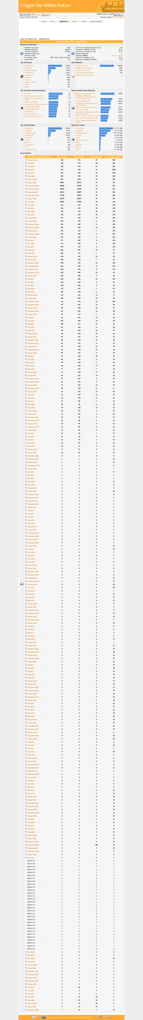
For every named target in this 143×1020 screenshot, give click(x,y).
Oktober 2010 (32, 771)
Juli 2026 (30, 163)
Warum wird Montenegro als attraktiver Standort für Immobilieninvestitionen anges (86, 95)
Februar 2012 (32, 719)
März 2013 (31, 678)
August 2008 (32, 854)
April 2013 (31, 674)
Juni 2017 (30, 514)
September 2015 (33, 581)
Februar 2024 (32, 256)
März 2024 (31, 253)
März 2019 (31, 446)
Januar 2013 (31, 684)
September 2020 (33, 388)
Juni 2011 (30, 745)
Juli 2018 (30, 472)
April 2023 (31, 289)
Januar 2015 (31, 607)
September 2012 (33, 697)
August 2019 (32, 430)
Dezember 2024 (33, 224)
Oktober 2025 (32, 192)
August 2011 (31, 739)
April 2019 (31, 443)
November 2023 (33, 266)
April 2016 (31, 559)
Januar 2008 (31, 968)
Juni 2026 (30, 166)
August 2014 (32, 623)
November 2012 (33, 690)
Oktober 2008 (32, 848)
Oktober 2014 (32, 617)
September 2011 (33, 735)
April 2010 (31, 790)
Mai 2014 (30, 633)
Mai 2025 (30, 208)
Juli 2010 (30, 780)
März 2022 (31, 330)
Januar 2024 (31, 260)
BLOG (53, 21)
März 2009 (31, 832)
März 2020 (31, 408)
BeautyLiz (28, 77)
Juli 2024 (30, 240)
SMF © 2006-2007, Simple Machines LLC (80, 1017)
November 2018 (33, 459)
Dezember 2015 (33, 571)
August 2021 (32, 353)
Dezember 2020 (33, 379)
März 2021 (31, 369)
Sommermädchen (31, 82)
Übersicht (63, 21)
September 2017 (33, 504)
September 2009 (33, 813)
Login (83, 21)
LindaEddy (28, 68)
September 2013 (33, 658)
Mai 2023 (30, 285)
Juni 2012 (30, 707)
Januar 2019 (31, 453)
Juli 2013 (30, 665)
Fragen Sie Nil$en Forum (28, 39)
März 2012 (31, 716)
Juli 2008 (30, 858)
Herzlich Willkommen (32, 109)
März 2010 (31, 793)
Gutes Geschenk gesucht (33, 116)
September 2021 (33, 350)
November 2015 (33, 575)
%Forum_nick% (118, 17)
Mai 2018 (30, 478)
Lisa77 (27, 84)
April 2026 (31, 173)
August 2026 (32, 160)
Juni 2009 (30, 822)
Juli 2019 (30, 433)
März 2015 (31, 600)
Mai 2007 (30, 994)
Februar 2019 (32, 449)
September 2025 (33, 195)
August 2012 (32, 700)
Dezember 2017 (33, 494)
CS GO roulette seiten (83, 99)
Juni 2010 (30, 784)
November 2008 (33, 845)
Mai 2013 (30, 671)
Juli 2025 (30, 202)
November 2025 (33, 189)
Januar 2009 (31, 838)
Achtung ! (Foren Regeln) (84, 75)
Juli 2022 (30, 317)
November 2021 (33, 343)
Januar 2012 (31, 723)
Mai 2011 (30, 748)
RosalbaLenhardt (30, 70)
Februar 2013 (32, 681)
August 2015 (32, 584)
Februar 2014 (32, 642)
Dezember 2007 (33, 971)
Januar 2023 (31, 298)
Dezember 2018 (33, 456)
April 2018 (31, 481)
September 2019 (33, 427)
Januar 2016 (31, 568)
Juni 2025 (30, 205)
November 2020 (33, 382)
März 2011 (30, 755)
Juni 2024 (30, 244)
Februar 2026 (32, 179)
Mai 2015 (30, 594)
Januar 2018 (31, 491)
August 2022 (32, 314)
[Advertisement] (104, 6)
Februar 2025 (32, 218)
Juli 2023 (30, 279)
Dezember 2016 (33, 533)
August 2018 (32, 469)
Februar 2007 (32, 1003)
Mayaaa (78, 147)
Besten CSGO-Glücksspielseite (86, 107)
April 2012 (31, 713)
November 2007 (33, 974)
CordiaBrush (29, 73)
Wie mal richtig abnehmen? (34, 96)
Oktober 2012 (32, 694)
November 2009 (33, 806)
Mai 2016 (30, 555)
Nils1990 (79, 145)
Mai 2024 (30, 247)
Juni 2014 (30, 629)
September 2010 (33, 774)
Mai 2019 (30, 440)
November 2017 (33, 498)
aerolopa (27, 93)
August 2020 (32, 391)
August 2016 (32, 546)
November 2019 (33, 420)
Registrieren (96, 21)
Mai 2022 (30, 324)
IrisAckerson (29, 65)
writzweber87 (29, 145)
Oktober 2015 (32, 578)
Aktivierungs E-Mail (36, 15)
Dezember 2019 (33, 417)
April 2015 (31, 597)
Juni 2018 (30, 475)
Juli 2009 (30, 819)
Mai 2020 (30, 401)
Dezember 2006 (33, 1010)
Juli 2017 (30, 510)
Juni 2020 (30, 398)
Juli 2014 (30, 626)
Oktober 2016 (32, 539)
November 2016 (33, 536)
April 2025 (31, 211)
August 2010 (32, 777)
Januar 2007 (31, 1007)
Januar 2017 (31, 530)
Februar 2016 (32, 565)
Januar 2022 (31, 337)
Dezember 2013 (33, 649)
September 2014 (33, 620)
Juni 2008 (30, 952)
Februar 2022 (32, 334)
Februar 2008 (32, 965)
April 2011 (30, 752)
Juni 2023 (30, 282)
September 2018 (33, 465)
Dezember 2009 (33, 803)
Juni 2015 (30, 591)
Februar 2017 (32, 526)
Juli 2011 (30, 742)
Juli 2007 (30, 987)
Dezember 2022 (33, 301)
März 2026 (31, 176)
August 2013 (32, 662)
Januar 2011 (31, 761)
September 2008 (33, 851)
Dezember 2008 (33, 842)
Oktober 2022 (32, 308)
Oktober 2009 (32, 809)
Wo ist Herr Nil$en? (31, 102)
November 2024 (33, 227)
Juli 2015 (30, 588)
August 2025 (32, 198)
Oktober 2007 (32, 978)
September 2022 (33, 311)
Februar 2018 (32, 488)
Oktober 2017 (32, 501)
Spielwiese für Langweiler (84, 68)
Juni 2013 (30, 668)
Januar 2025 (31, 221)
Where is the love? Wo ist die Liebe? (88, 115)
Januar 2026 (31, 182)
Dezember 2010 (33, 764)
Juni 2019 (30, 436)
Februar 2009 (32, 835)
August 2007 (32, 984)
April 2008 (31, 958)
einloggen (38, 14)
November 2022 (33, 305)
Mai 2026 (30, 170)
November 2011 (33, 729)
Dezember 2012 (33, 687)
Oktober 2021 (32, 346)
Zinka (77, 149)
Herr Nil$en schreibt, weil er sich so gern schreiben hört (88, 112)
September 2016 (33, 543)
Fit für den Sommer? (31, 114)
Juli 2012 (30, 703)
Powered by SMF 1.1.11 (57, 1017)
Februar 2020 (32, 411)
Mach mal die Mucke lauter (85, 73)
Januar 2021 (31, 375)
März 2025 (31, 215)
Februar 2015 (32, 604)
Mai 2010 (30, 787)
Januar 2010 (31, 800)
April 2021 (31, 366)
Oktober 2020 (32, 385)
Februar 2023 (32, 295)
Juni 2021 (30, 359)
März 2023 (31, 292)
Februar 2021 (32, 372)
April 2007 (31, 997)
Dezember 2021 (33, 340)
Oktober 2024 (32, 231)
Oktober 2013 (32, 655)
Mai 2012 (30, 710)
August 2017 (32, 507)
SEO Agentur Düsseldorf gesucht (36, 104)
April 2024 (31, 250)
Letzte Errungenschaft (32, 107)
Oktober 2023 (32, 269)
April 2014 (31, 636)
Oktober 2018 (32, 462)
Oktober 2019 (32, 424)
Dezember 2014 (33, 610)
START (43, 21)
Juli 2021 (30, 356)
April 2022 (31, 327)
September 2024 (33, 234)
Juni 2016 (30, 552)
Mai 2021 (30, 362)
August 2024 (32, 237)
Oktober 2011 (32, 732)
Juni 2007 (30, 990)
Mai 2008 (30, 955)
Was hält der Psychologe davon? (87, 118)
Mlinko (27, 87)
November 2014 (33, 613)
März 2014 (31, 639)
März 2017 (31, 523)
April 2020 (31, 404)
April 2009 (31, 829)
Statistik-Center (44, 39)
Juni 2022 (30, 321)
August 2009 (32, 816)
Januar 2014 (31, 645)
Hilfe (74, 21)
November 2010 (33, 768)
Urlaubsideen (29, 111)
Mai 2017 (30, 517)
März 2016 (31, 562)
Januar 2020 (31, 414)
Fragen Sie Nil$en (82, 65)
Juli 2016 (30, 549)
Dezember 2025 (33, 186)
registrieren (48, 14)
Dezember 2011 (32, 726)
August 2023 (32, 276)
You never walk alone (83, 70)
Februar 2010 (32, 797)
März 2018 (31, 485)
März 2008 (31, 962)
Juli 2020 (30, 395)
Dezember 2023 (33, 263)
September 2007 (33, 981)
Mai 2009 (30, 826)
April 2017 (31, 520)
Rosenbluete (29, 75)
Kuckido (27, 80)
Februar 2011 (32, 758)
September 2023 (33, 272)
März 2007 (31, 1000)
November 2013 (33, 652)
